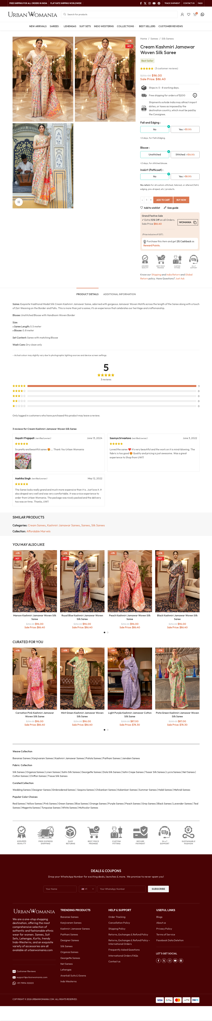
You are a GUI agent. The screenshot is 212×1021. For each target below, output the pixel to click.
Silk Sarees (168, 38)
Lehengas (65, 969)
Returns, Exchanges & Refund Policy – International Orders (129, 942)
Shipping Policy (116, 928)
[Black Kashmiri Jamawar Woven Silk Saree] (177, 581)
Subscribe (158, 888)
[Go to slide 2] (107, 632)
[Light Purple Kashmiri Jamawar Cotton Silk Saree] (130, 679)
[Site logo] (33, 14)
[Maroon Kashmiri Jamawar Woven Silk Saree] (35, 581)
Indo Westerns (68, 981)
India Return (173, 274)
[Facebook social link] (141, 3)
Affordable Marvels (39, 531)
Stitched (180, 154)
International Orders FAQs (123, 955)
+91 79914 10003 (25, 982)
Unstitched (155, 154)
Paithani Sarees (69, 934)
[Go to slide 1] (104, 632)
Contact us (114, 961)
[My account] (182, 14)
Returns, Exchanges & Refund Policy (128, 934)
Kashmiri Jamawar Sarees (63, 525)
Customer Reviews (26, 971)
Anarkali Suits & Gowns (73, 975)
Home (143, 38)
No (154, 129)
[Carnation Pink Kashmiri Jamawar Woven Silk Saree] (35, 679)
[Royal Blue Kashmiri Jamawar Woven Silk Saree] (82, 581)
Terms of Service (165, 934)
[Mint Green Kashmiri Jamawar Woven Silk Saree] (82, 679)
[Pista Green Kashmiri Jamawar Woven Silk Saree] (177, 679)
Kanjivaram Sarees (70, 922)
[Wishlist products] (188, 14)
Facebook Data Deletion (170, 940)
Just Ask (180, 278)
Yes (181, 129)
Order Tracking (116, 916)
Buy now (181, 200)
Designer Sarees (69, 940)
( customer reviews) (166, 68)
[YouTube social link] (154, 3)
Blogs (159, 916)
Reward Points (151, 245)
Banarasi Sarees (69, 916)
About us (161, 922)
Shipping (156, 274)
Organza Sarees (69, 952)
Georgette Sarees (70, 958)
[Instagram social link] (149, 3)
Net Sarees (66, 963)
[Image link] (34, 910)
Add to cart (163, 200)
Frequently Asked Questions (124, 949)
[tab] (87, 292)
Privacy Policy (164, 928)
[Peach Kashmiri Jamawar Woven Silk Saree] (130, 581)
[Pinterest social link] (159, 3)
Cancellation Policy (119, 922)
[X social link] (145, 3)
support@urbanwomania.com (32, 977)
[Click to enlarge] (19, 202)
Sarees (154, 38)
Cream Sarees (37, 525)
